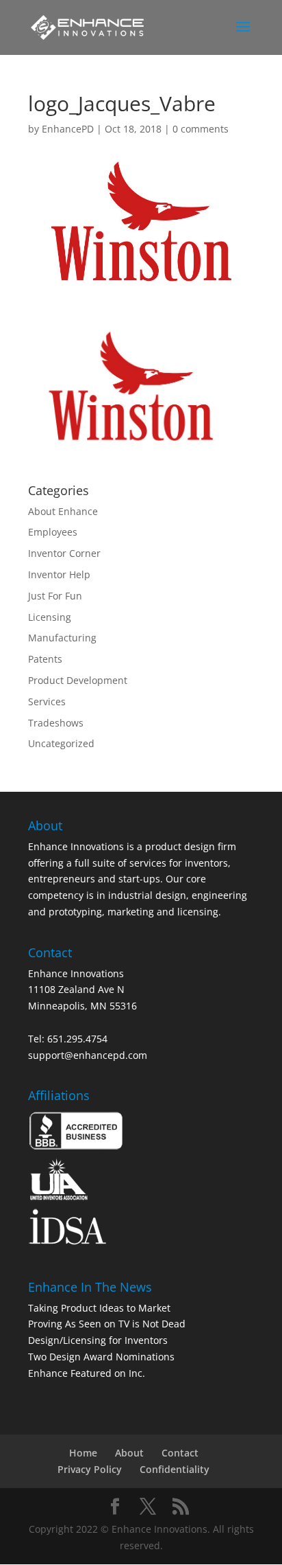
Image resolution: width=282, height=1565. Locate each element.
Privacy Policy (89, 1469)
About (129, 1452)
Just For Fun (55, 595)
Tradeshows (56, 722)
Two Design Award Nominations (101, 1356)
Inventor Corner (64, 553)
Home (83, 1452)
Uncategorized (61, 743)
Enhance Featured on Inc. (86, 1373)
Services (47, 701)
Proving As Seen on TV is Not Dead (106, 1323)
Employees (52, 531)
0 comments (200, 128)
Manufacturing (62, 637)
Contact (180, 1452)
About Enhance (63, 511)
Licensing (49, 617)
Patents (45, 658)
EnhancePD (68, 128)
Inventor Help (59, 574)
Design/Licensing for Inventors (98, 1340)
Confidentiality (174, 1469)
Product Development (77, 680)
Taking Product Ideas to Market (99, 1307)
